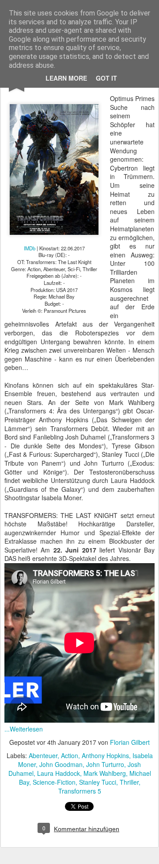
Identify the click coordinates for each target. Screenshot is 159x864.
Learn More (66, 78)
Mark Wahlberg (104, 773)
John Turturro (105, 764)
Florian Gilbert (130, 742)
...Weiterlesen (23, 728)
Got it (106, 78)
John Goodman (61, 764)
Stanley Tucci (97, 782)
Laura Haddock (58, 773)
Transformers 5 (79, 790)
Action (69, 755)
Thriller (129, 782)
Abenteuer (43, 755)
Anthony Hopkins (105, 755)
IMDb (29, 248)
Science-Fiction (54, 782)
